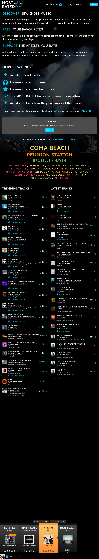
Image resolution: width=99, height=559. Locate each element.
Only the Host (17, 168)
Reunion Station (49, 155)
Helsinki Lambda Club (27, 174)
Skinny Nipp (75, 174)
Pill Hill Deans (40, 177)
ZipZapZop (42, 171)
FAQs (56, 111)
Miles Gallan (67, 528)
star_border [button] (5, 551)
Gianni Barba (29, 528)
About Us (87, 111)
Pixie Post (55, 165)
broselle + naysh (49, 160)
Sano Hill (9, 528)
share (46, 197)
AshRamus (61, 177)
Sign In (93, 5)
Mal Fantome (17, 165)
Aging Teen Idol (76, 165)
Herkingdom (82, 171)
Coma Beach (49, 147)
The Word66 (67, 168)
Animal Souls (55, 174)
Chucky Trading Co (43, 168)
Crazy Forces (61, 171)
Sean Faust (37, 165)
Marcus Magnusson (19, 171)
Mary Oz (83, 168)
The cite (48, 528)
